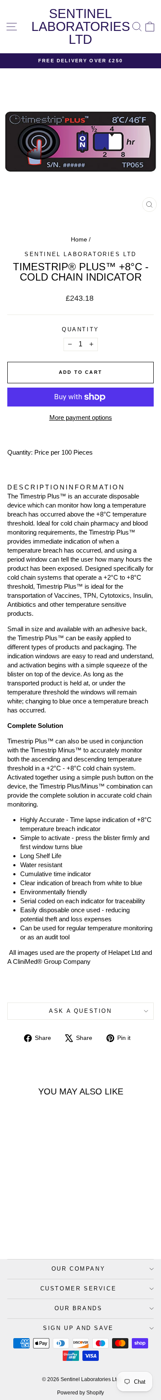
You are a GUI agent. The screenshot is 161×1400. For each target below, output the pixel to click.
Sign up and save (78, 1328)
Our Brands (79, 1308)
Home (79, 239)
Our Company (79, 1269)
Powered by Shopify (80, 1393)
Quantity (80, 329)
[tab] (36, 487)
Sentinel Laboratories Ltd (80, 26)
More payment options (80, 417)
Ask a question (80, 1011)
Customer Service (78, 1288)
